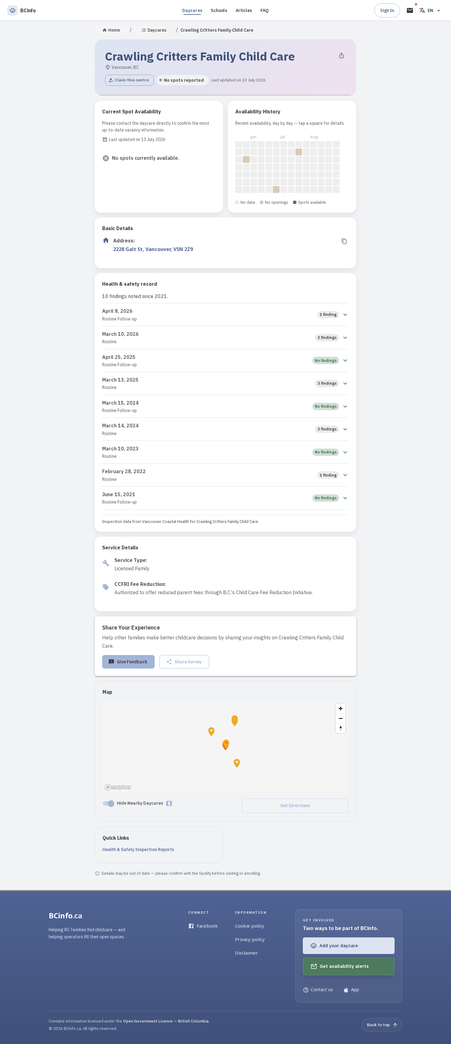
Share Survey (188, 662)
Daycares (192, 10)
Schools (219, 10)
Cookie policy (249, 926)
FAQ (264, 10)
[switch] (111, 803)
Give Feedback (132, 662)
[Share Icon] (341, 55)
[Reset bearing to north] (340, 728)
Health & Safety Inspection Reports (138, 849)
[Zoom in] (340, 708)
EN (430, 10)
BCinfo (65, 915)
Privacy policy (250, 939)
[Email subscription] (410, 10)
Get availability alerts (344, 966)
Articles (244, 10)
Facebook (207, 926)
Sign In (387, 10)
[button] (129, 80)
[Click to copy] (344, 241)
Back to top (378, 1024)
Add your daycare (338, 945)
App (355, 989)
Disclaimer (246, 953)
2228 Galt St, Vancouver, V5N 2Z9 (153, 249)
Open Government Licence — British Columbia (166, 1021)
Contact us (322, 989)
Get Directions (295, 805)
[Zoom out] (340, 718)
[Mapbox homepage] (117, 787)
